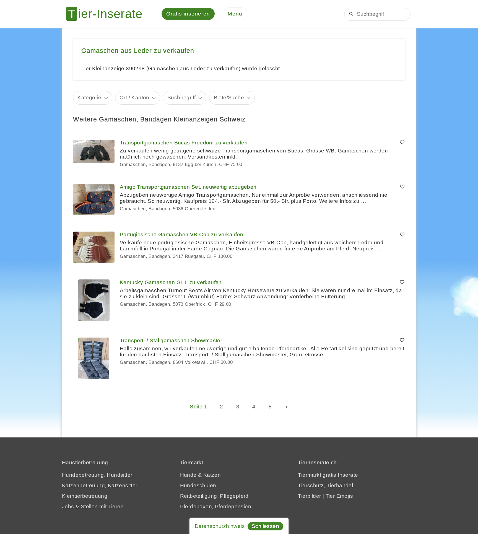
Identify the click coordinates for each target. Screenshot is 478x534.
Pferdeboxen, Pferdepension (215, 506)
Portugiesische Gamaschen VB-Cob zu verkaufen (181, 234)
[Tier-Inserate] (107, 14)
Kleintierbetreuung (84, 496)
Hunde (188, 475)
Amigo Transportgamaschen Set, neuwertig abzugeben (188, 187)
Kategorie (89, 97)
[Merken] (402, 143)
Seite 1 (198, 406)
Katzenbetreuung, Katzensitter (99, 485)
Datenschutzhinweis (220, 526)
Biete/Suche (229, 97)
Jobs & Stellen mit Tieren (93, 506)
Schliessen (265, 526)
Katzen (212, 475)
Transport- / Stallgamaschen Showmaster (171, 340)
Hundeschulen (198, 485)
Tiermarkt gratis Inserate (328, 475)
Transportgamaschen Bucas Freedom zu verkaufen (184, 143)
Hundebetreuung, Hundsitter (97, 475)
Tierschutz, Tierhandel (325, 485)
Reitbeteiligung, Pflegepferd (214, 496)
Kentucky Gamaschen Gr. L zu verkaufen (171, 282)
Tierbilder (309, 496)
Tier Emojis (339, 496)
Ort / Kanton (134, 97)
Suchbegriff (181, 97)
